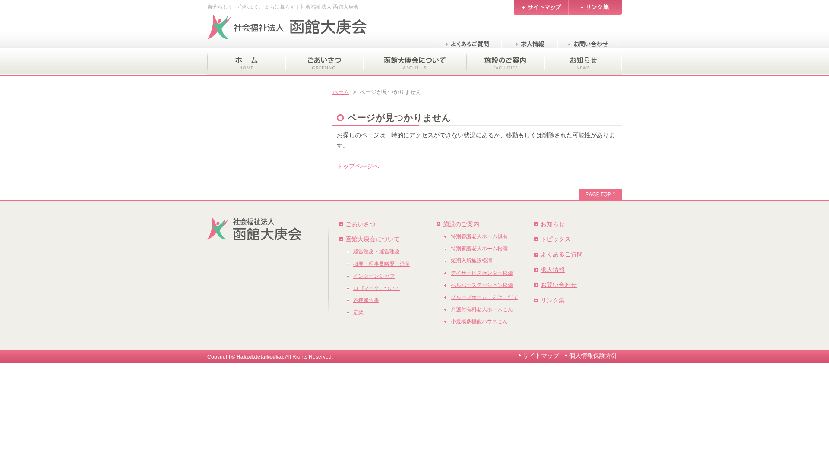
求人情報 (553, 269)
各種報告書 (366, 300)
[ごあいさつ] (324, 62)
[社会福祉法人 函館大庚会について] (414, 62)
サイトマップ (541, 355)
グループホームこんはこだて (484, 297)
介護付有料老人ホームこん (482, 309)
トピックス (556, 239)
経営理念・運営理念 (376, 252)
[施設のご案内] (505, 62)
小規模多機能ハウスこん (479, 321)
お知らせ (553, 223)
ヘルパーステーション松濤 (482, 285)
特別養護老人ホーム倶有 (479, 236)
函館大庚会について (372, 239)
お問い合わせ (559, 284)
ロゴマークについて (376, 288)
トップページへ (358, 166)
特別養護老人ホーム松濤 (479, 249)
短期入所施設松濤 (471, 261)
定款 (358, 312)
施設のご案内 (461, 223)
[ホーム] (246, 62)
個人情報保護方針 (593, 355)
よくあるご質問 (562, 254)
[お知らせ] (583, 62)
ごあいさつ (360, 223)
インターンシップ (374, 276)
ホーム (340, 92)
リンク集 (553, 300)
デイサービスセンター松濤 (482, 273)
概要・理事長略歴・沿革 (381, 264)
